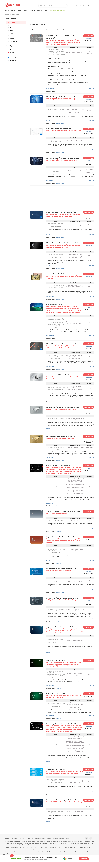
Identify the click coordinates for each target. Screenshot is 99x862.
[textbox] (53, 5)
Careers (22, 838)
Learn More (91, 88)
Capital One (59, 531)
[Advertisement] (16, 90)
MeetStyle (39, 10)
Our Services (14, 838)
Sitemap (49, 838)
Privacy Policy (29, 838)
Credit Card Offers (22, 10)
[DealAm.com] (12, 5)
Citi (56, 91)
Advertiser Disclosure (58, 838)
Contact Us (90, 5)
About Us (7, 838)
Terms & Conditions (40, 838)
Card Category (11, 14)
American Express (60, 123)
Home (6, 14)
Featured (17, 14)
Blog (46, 10)
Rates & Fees (88, 38)
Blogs (67, 838)
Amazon (13, 10)
